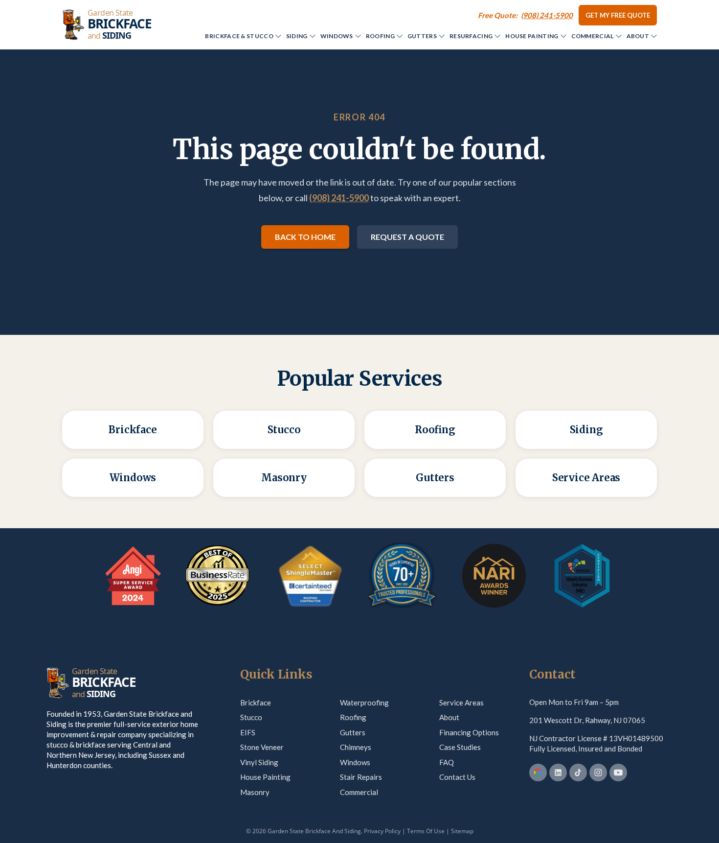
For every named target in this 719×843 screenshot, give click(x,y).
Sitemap (462, 831)
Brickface (255, 702)
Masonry (255, 792)
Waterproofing (364, 702)
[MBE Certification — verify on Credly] (582, 576)
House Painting (531, 36)
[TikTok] (578, 772)
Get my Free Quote (617, 15)
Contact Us (457, 777)
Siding (297, 36)
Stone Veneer (262, 747)
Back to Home (305, 236)
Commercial (592, 36)
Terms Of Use (426, 831)
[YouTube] (618, 772)
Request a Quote (407, 236)
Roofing (380, 36)
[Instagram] (598, 772)
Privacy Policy (382, 831)
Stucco (251, 717)
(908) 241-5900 (339, 197)
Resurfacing (471, 36)
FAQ (446, 762)
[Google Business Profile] (538, 772)
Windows (336, 36)
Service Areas (461, 702)
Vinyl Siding (259, 762)
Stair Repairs (361, 777)
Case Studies (460, 747)
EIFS (247, 732)
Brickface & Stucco (239, 36)
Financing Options (469, 732)
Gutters (422, 36)
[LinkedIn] (558, 772)
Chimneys (355, 747)
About (638, 36)
